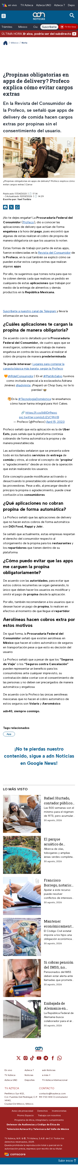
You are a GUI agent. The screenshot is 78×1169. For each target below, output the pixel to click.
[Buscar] (72, 15)
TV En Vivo (70, 26)
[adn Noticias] (39, 16)
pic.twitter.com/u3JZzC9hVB (39, 417)
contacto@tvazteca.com (52, 1093)
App (9, 734)
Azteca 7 (59, 5)
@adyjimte (23, 385)
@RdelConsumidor (21, 376)
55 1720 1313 (45, 1097)
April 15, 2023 (55, 422)
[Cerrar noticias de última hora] (74, 33)
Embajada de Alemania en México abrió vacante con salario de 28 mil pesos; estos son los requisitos (58, 1005)
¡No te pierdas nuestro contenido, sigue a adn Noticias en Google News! (39, 756)
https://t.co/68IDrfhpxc (41, 412)
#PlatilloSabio (52, 376)
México (22, 27)
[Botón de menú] (4, 15)
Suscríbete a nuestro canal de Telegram (30, 311)
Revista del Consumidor (54, 252)
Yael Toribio (24, 199)
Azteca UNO (43, 5)
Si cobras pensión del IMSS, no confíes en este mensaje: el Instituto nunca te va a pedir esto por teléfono (59, 964)
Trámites (7, 27)
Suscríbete (49, 27)
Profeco (28, 222)
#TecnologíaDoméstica (34, 399)
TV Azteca (26, 5)
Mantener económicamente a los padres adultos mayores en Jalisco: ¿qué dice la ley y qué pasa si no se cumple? (58, 923)
